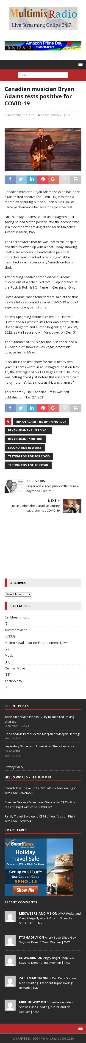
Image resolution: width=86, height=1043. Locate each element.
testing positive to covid (28, 465)
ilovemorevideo (16, 630)
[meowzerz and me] (10, 919)
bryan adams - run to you (28, 430)
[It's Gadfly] (10, 943)
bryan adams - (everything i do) (41, 422)
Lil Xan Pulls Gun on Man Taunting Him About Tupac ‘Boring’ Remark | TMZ (47, 983)
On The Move (15, 668)
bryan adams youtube (25, 439)
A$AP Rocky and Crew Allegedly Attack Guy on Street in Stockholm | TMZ (50, 918)
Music (9, 655)
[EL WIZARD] (10, 964)
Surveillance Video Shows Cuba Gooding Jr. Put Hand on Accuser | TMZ (46, 1007)
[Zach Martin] (10, 984)
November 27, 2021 (21, 115)
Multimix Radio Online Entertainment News (36, 642)
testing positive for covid (29, 456)
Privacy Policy (14, 767)
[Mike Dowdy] (10, 1008)
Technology (13, 681)
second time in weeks (24, 448)
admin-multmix (51, 115)
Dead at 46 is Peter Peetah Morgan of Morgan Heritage (43, 734)
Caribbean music (17, 617)
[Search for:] (43, 75)
